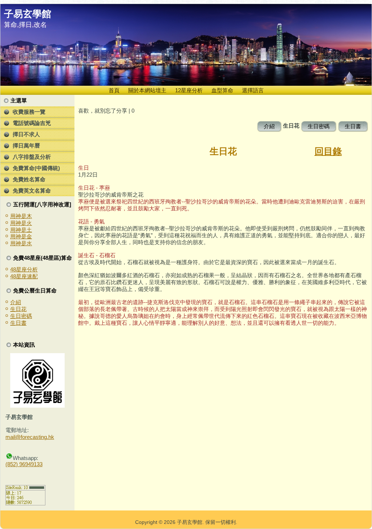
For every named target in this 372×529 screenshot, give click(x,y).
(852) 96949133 (24, 464)
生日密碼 (21, 316)
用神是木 (21, 216)
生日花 (18, 309)
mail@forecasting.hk (29, 437)
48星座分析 (24, 269)
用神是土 (21, 230)
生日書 (18, 323)
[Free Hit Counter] (18, 477)
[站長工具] (25, 503)
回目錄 (328, 151)
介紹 (15, 302)
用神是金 (21, 236)
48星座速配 (24, 276)
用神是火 (21, 223)
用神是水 (21, 243)
